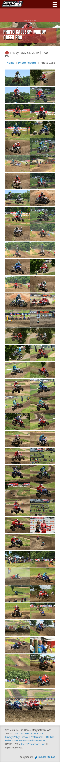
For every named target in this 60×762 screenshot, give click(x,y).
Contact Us (37, 733)
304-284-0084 (21, 733)
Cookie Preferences (33, 737)
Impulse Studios (46, 756)
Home (10, 62)
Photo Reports (27, 62)
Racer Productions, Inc (32, 744)
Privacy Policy (12, 737)
